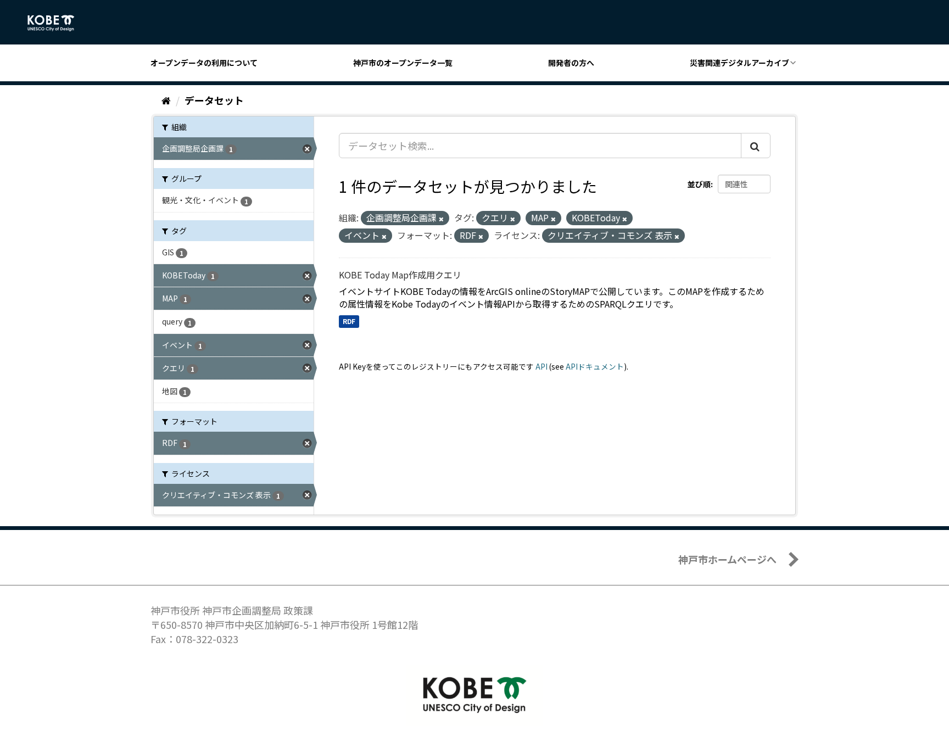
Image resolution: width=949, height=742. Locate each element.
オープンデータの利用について (204, 62)
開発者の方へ (571, 62)
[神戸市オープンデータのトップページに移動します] (56, 23)
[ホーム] (166, 100)
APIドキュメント (595, 366)
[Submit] (756, 145)
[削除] (441, 218)
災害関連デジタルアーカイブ (739, 62)
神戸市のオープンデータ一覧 (403, 62)
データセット (214, 100)
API (541, 366)
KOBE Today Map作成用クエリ (400, 274)
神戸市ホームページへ (727, 559)
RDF (349, 321)
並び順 (699, 183)
